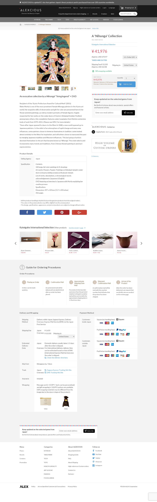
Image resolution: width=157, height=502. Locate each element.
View (45, 409)
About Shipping (73, 462)
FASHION (106, 19)
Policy (33, 486)
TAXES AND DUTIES (99, 60)
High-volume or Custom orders (90, 8)
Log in (104, 8)
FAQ (69, 458)
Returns (95, 156)
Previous (15, 243)
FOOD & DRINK (118, 19)
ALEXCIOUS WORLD (30, 24)
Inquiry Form (100, 132)
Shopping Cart (129, 8)
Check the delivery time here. (57, 358)
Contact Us (71, 470)
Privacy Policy (72, 486)
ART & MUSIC (94, 19)
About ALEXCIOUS (65, 8)
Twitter (98, 458)
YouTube (98, 454)
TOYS (67, 19)
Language (112, 8)
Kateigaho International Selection (103, 44)
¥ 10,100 (53, 333)
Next (141, 243)
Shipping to (116, 65)
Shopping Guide (73, 455)
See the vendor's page (76, 228)
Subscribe (95, 28)
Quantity (120, 78)
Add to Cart (127, 84)
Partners (71, 474)
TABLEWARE (49, 19)
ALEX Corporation (131, 486)
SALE (112, 14)
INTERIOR (37, 19)
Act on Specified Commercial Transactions (51, 486)
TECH (59, 19)
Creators (104, 14)
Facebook (99, 451)
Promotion (23, 462)
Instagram (99, 465)
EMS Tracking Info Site (55, 373)
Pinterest (99, 462)
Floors (22, 451)
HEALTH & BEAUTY (79, 19)
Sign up (75, 8)
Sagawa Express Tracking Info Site (59, 370)
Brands (95, 14)
